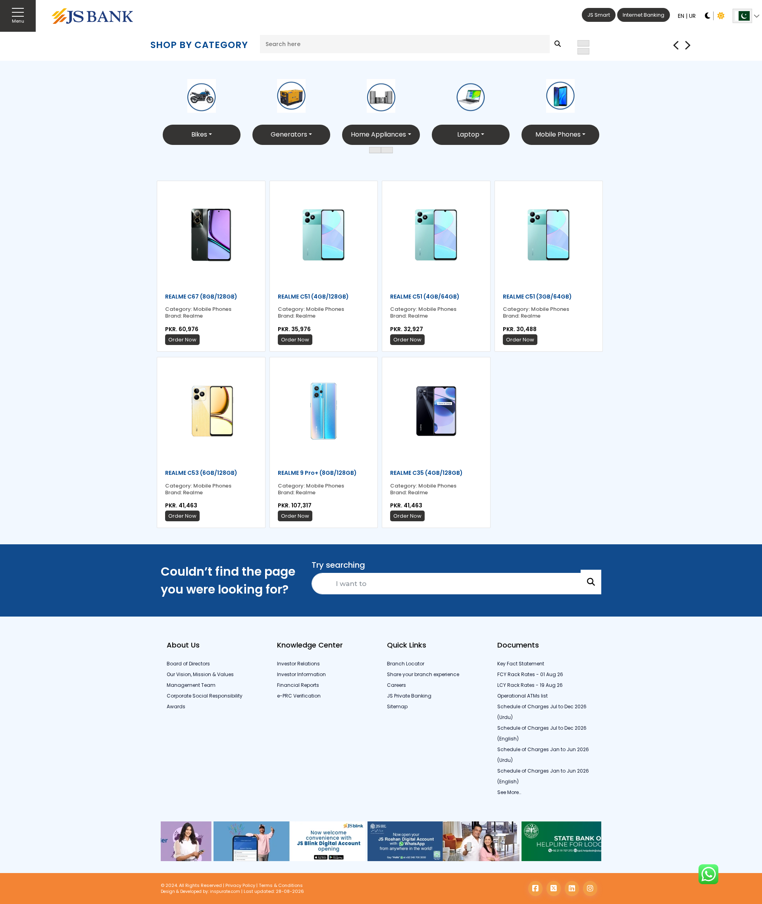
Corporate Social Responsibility (204, 695)
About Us (183, 645)
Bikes (199, 134)
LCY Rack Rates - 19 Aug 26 (530, 685)
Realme (193, 316)
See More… (509, 792)
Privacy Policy (240, 885)
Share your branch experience (423, 674)
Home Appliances (378, 134)
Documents (518, 645)
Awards (176, 706)
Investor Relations (298, 663)
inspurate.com (225, 891)
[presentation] (583, 43)
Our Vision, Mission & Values (200, 674)
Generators (289, 134)
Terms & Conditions (281, 885)
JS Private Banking (409, 695)
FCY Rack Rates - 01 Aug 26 (530, 674)
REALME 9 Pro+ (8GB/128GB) (317, 473)
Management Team (191, 685)
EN (681, 16)
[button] (375, 150)
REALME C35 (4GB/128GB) (426, 473)
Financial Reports (298, 685)
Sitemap (397, 706)
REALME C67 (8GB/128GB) (201, 297)
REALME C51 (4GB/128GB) (313, 297)
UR (692, 16)
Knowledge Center (310, 645)
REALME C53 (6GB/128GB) (201, 473)
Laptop (468, 134)
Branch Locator (405, 663)
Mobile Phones (558, 134)
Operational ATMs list (522, 695)
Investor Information (301, 674)
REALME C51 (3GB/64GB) (537, 297)
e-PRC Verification (299, 695)
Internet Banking (643, 15)
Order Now (182, 339)
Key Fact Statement (520, 663)
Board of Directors (188, 663)
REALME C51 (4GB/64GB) (425, 297)
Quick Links (406, 645)
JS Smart (598, 15)
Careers (396, 685)
